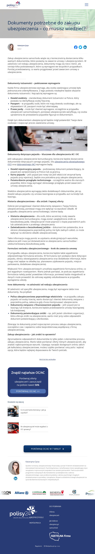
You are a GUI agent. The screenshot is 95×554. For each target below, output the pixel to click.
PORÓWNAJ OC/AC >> (28, 391)
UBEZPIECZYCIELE (36, 517)
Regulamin (38, 546)
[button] (86, 4)
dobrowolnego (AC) (26, 164)
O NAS (32, 506)
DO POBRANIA (55, 506)
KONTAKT (33, 512)
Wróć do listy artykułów (47, 359)
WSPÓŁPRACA (35, 523)
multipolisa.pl (74, 506)
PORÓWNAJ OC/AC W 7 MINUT (46, 448)
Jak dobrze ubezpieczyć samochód (54, 524)
